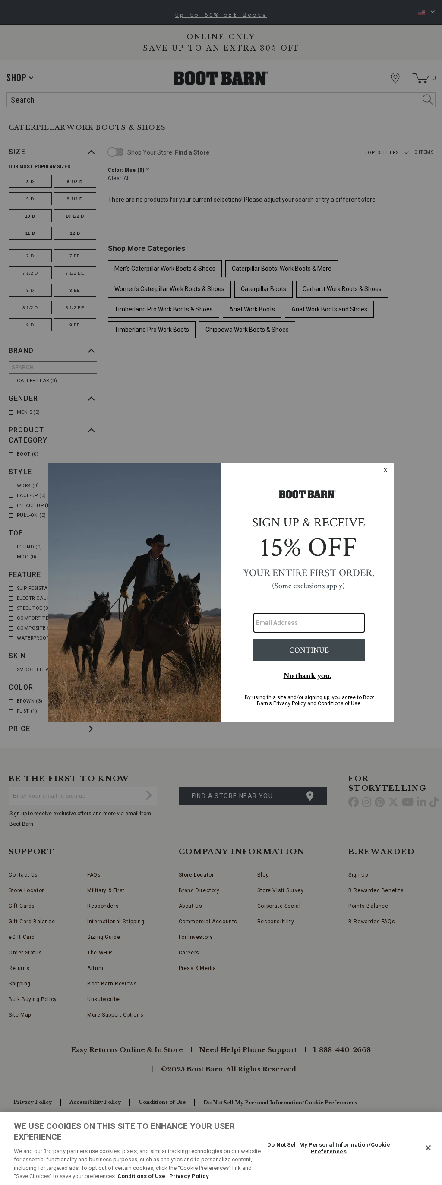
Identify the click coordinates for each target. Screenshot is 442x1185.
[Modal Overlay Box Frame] (221, 592)
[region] (221, 1148)
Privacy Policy (189, 1176)
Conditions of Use (141, 1176)
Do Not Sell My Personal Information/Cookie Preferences (328, 1148)
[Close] (428, 1147)
